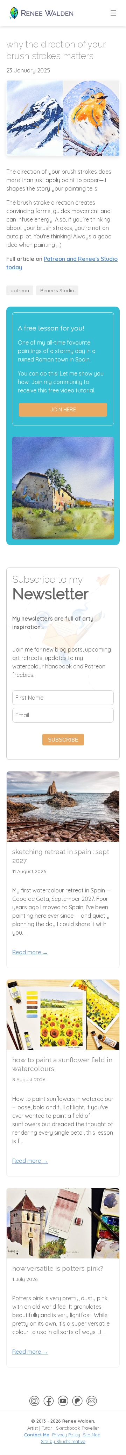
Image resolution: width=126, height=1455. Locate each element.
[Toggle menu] (113, 13)
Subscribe (63, 740)
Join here (63, 409)
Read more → (30, 952)
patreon (19, 290)
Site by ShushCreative (63, 1441)
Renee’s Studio (57, 290)
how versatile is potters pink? (57, 1268)
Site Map (91, 1434)
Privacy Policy (66, 1434)
